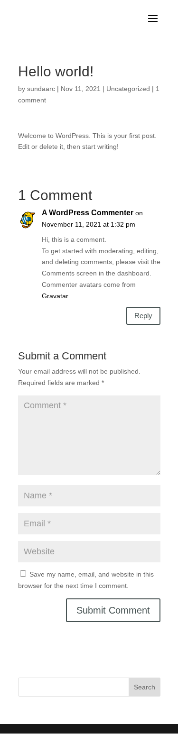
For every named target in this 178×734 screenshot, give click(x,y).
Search (144, 687)
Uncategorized (128, 88)
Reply (143, 316)
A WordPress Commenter (87, 213)
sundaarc (41, 88)
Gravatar (55, 296)
